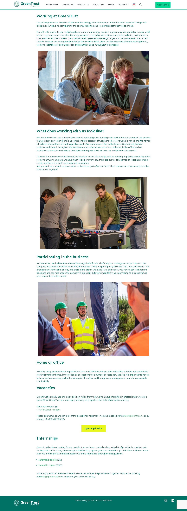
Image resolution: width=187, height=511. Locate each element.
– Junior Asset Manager (48, 409)
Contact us (163, 4)
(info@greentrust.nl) (133, 415)
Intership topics (46, 465)
